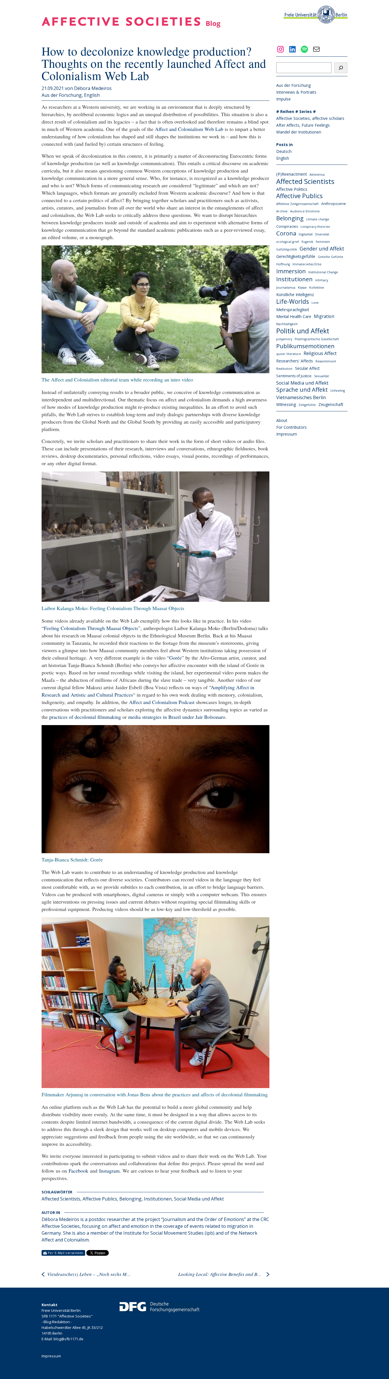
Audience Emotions (305, 211)
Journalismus (285, 288)
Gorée (175, 657)
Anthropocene (333, 203)
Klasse (302, 288)
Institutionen (158, 1199)
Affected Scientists (61, 1199)
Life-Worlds (292, 301)
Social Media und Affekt (199, 1199)
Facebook (78, 1170)
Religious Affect (320, 353)
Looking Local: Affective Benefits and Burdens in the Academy (221, 1274)
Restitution (284, 369)
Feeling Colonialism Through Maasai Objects (91, 628)
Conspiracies (287, 226)
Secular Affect (307, 368)
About (281, 420)
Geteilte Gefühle (330, 257)
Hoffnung (283, 264)
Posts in (284, 144)
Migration (324, 316)
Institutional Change (323, 272)
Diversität (322, 234)
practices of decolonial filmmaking (85, 716)
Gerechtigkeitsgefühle (295, 256)
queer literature (288, 354)
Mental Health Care (293, 316)
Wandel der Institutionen (298, 132)
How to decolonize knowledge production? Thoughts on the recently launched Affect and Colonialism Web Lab (154, 63)
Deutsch (284, 151)
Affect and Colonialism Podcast (162, 702)
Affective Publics (100, 1199)
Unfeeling (337, 391)
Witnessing (286, 404)
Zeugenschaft (330, 404)
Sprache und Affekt (302, 389)
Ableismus (317, 175)
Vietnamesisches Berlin (301, 397)
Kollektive (316, 288)
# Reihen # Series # (296, 111)
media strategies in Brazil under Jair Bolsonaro (176, 716)
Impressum (286, 434)
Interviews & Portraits (296, 92)
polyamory (284, 339)
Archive (282, 211)
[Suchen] (340, 67)
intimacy (321, 280)
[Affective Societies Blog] (131, 25)
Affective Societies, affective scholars (310, 118)
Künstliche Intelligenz (295, 294)
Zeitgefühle (307, 405)
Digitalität (306, 234)
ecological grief (287, 242)
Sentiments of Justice (294, 376)
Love (315, 303)
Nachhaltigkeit (287, 324)
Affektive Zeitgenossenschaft (297, 204)
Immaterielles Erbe (307, 264)
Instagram (109, 1170)
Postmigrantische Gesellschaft (317, 339)
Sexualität (321, 376)
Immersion (291, 271)
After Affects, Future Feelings (303, 125)
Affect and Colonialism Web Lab (189, 129)
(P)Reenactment (291, 174)
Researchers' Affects (294, 361)
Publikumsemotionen (305, 345)
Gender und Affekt (322, 248)
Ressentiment (326, 361)
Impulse (283, 99)
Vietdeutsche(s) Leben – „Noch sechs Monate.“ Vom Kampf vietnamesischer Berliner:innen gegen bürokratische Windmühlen (90, 1274)
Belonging (130, 1199)
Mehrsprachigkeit (292, 309)
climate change (317, 219)
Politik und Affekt (302, 330)
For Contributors (291, 427)
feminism (323, 242)
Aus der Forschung (62, 95)
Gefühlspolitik (286, 249)
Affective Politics (291, 189)
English (92, 95)
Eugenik (307, 242)
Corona (286, 233)
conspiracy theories (315, 227)
